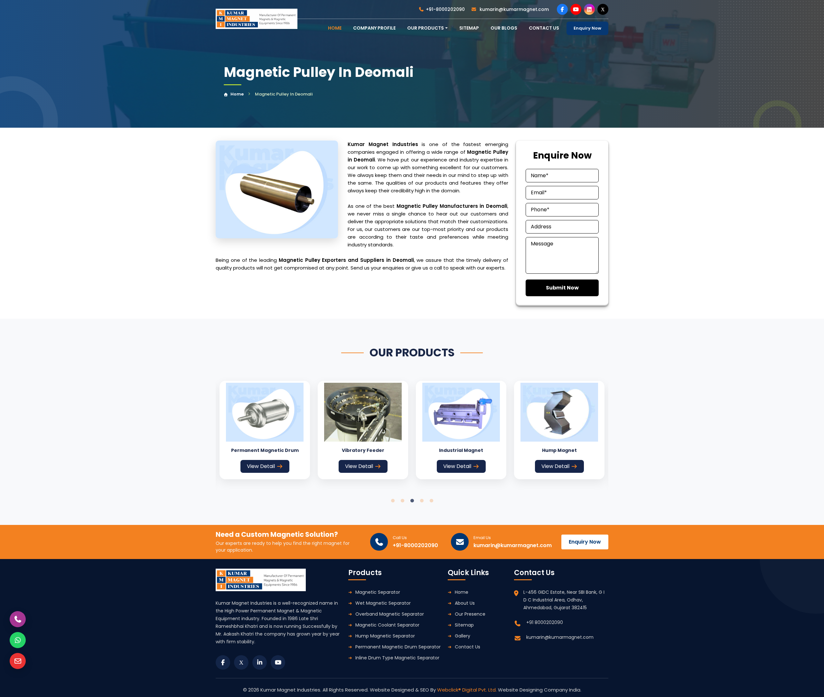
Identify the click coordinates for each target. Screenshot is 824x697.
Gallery (462, 636)
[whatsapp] (18, 640)
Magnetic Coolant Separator (387, 625)
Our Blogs (504, 28)
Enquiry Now (587, 28)
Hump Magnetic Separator (385, 636)
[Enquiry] (18, 661)
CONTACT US (544, 28)
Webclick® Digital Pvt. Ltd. (467, 689)
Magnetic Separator (377, 592)
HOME (335, 28)
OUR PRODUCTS (425, 28)
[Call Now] (18, 619)
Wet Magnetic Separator (383, 603)
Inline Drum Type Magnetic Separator (397, 658)
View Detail (261, 466)
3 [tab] (412, 501)
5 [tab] (431, 501)
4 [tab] (421, 501)
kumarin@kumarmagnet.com (513, 9)
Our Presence (470, 614)
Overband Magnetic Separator (389, 614)
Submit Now (562, 287)
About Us (465, 603)
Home (237, 94)
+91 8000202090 (544, 622)
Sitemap (469, 28)
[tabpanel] (265, 430)
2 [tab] (402, 501)
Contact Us (467, 647)
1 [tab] (392, 501)
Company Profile (374, 28)
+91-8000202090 (445, 9)
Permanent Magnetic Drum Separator (398, 647)
